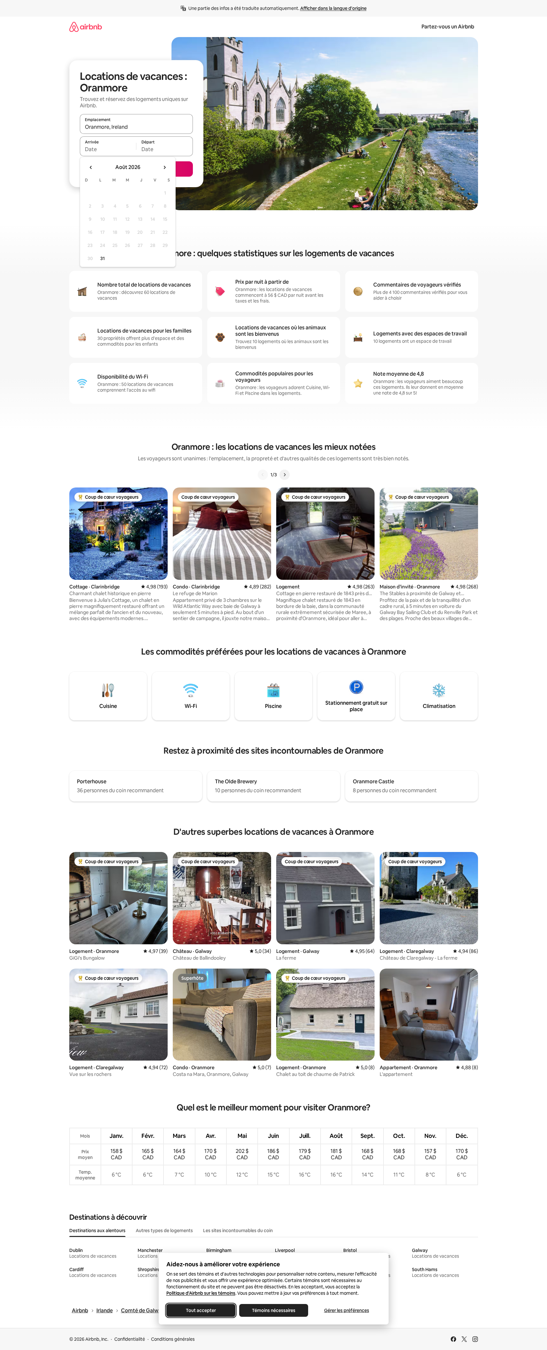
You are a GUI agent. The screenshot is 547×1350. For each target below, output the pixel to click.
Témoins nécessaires (273, 1310)
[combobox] (136, 127)
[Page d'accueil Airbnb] (85, 27)
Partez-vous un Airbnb (448, 26)
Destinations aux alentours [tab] (97, 1230)
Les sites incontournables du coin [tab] (238, 1230)
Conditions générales (173, 1339)
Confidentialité (129, 1339)
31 (102, 258)
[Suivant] (284, 475)
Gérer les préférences (346, 1310)
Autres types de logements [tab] (164, 1230)
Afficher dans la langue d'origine (333, 8)
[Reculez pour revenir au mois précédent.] (91, 167)
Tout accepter (201, 1310)
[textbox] (108, 149)
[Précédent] (263, 475)
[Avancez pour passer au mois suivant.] (164, 167)
